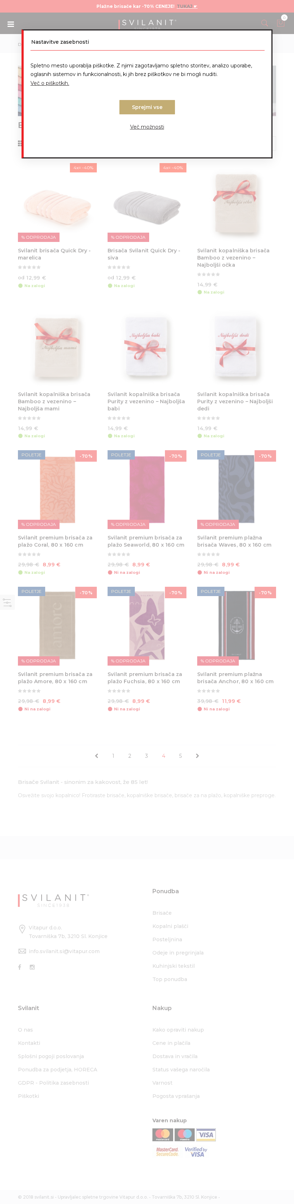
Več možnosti (147, 127)
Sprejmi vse (147, 107)
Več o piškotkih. (49, 83)
